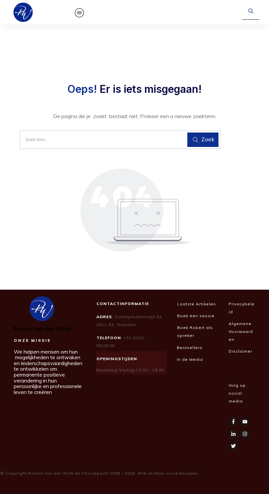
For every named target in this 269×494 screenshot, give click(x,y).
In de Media (190, 359)
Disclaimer (241, 351)
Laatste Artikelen (196, 303)
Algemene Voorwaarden (241, 331)
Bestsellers (189, 347)
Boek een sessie (196, 315)
